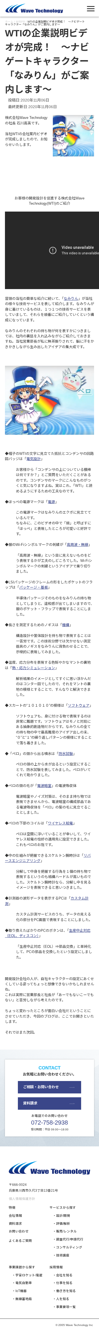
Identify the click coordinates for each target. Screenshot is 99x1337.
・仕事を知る (63, 1283)
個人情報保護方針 (22, 1198)
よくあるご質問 (20, 1240)
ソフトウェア (78, 705)
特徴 (12, 1207)
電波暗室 (44, 786)
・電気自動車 (22, 1283)
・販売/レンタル (65, 1231)
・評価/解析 (61, 1223)
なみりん (71, 299)
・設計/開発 (61, 1215)
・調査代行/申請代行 (68, 1239)
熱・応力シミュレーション (33, 668)
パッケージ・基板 (33, 587)
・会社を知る (63, 1275)
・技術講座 (61, 1255)
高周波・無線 (77, 545)
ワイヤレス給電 (60, 823)
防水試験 (66, 754)
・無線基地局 (22, 1299)
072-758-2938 (49, 1122)
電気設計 (33, 459)
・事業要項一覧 (64, 1307)
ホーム (9, 21)
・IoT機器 (19, 1291)
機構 (65, 625)
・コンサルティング (67, 1247)
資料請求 (30, 1103)
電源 (51, 502)
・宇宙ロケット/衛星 (27, 1275)
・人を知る (61, 1299)
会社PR (20, 21)
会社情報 (15, 1215)
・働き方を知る (64, 1291)
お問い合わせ (19, 1231)
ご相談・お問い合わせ (41, 1087)
